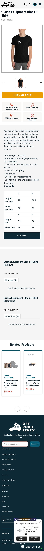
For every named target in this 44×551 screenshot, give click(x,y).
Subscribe (34, 444)
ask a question (29, 324)
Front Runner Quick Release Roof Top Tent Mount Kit (31, 529)
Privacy (12, 544)
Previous (3, 83)
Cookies (22, 544)
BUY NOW (22, 235)
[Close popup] (40, 521)
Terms (4, 544)
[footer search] (3, 520)
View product (21, 538)
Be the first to (22, 288)
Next (41, 82)
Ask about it (34, 538)
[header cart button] (35, 4)
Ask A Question (11, 310)
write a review (28, 288)
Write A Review (11, 273)
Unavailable (22, 95)
